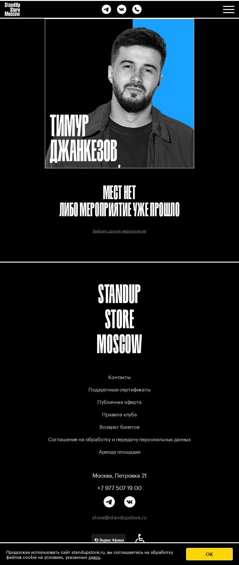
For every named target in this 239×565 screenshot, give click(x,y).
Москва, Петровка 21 (119, 474)
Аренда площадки (120, 451)
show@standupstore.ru (119, 517)
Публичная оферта (119, 401)
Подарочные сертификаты (119, 389)
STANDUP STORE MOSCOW (119, 319)
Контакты (119, 376)
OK (209, 554)
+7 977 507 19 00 (119, 487)
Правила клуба (119, 414)
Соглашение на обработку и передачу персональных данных (119, 438)
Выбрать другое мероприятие (119, 230)
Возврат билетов (119, 426)
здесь (94, 556)
